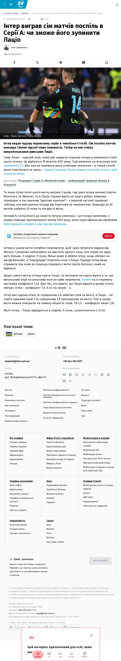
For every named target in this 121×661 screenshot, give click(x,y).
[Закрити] (91, 635)
